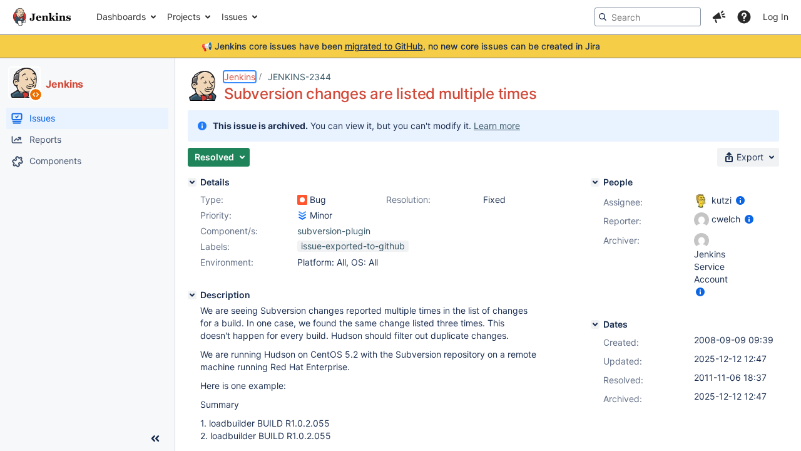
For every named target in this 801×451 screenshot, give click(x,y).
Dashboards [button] (121, 16)
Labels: (215, 246)
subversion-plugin (333, 231)
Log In (775, 16)
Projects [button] (183, 16)
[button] (719, 17)
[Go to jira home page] (42, 16)
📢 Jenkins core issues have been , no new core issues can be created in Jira (401, 46)
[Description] (192, 295)
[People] (595, 182)
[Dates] (595, 324)
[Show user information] (740, 200)
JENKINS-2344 (299, 76)
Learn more (497, 125)
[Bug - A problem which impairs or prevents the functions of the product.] (302, 200)
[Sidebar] (155, 438)
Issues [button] (234, 16)
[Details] (192, 182)
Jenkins (239, 76)
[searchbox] (647, 17)
